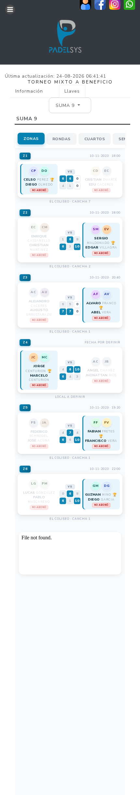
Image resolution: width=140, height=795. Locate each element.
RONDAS (61, 139)
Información (29, 91)
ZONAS (31, 138)
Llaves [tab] (72, 91)
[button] (68, 105)
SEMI (123, 139)
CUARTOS (94, 139)
